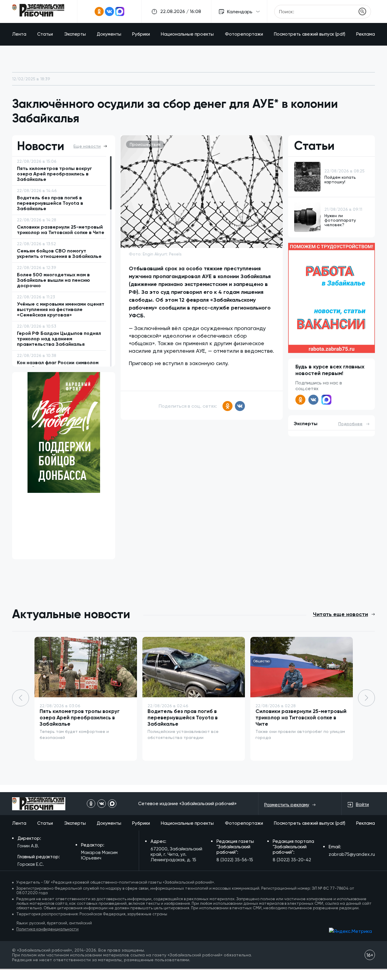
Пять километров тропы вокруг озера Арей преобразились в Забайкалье (80, 717)
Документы (109, 34)
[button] (366, 697)
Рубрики (141, 34)
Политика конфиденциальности (47, 929)
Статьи (45, 34)
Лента (19, 34)
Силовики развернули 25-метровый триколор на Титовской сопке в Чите (300, 717)
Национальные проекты (187, 34)
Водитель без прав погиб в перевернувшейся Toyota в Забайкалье (183, 717)
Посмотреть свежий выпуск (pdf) (309, 34)
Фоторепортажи (244, 34)
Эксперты (75, 34)
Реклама (365, 34)
